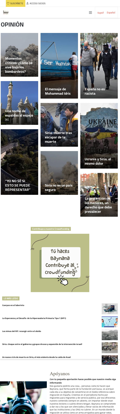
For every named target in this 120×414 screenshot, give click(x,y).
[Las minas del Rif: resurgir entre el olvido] (110, 334)
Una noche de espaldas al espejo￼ (19, 115)
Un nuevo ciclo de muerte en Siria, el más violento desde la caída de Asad (36, 357)
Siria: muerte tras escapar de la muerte (58, 137)
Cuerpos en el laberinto (13, 305)
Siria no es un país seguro (58, 187)
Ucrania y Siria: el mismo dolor (98, 161)
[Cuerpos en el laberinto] (110, 308)
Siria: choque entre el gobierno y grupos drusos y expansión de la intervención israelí (42, 344)
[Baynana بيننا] (6, 12)
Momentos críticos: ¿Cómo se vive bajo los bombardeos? (18, 65)
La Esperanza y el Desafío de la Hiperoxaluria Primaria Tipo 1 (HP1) (34, 318)
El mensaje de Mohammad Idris (58, 91)
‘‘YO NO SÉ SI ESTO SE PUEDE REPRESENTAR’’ (17, 185)
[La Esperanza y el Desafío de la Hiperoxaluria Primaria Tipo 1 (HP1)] (110, 321)
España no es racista (95, 91)
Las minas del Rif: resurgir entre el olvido (21, 331)
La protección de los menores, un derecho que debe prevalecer (98, 205)
